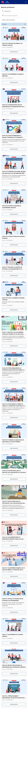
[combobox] (14, 11)
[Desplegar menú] (25, 2)
